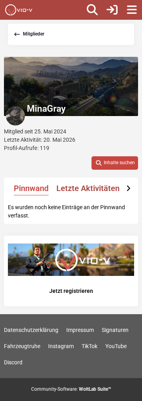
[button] (115, 163)
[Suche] (92, 10)
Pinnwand (31, 188)
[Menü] (132, 10)
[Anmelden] (112, 10)
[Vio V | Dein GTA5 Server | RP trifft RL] (18, 10)
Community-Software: (71, 389)
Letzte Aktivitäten (88, 188)
